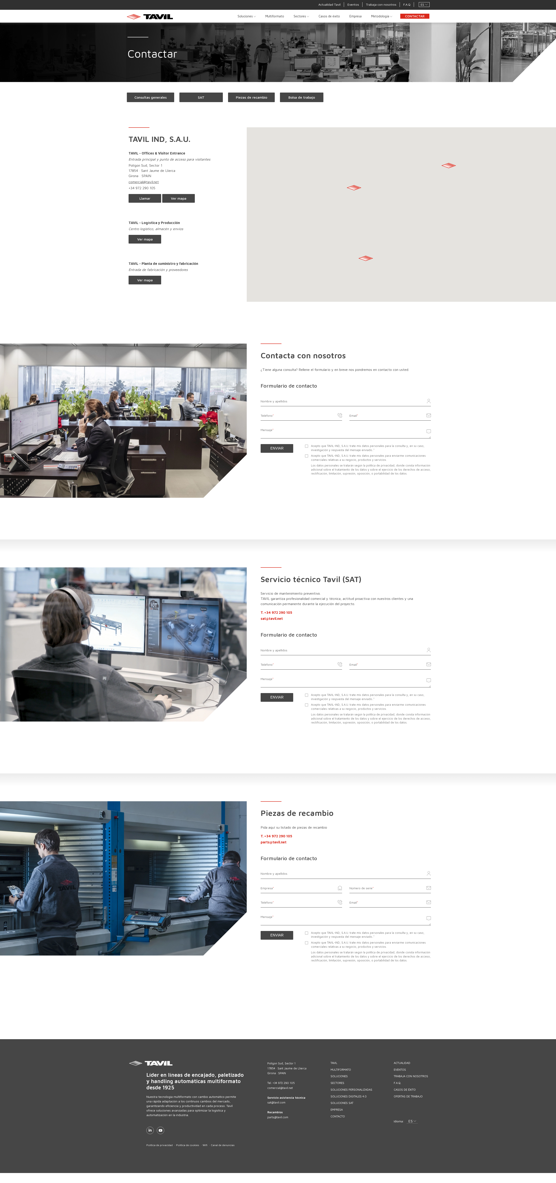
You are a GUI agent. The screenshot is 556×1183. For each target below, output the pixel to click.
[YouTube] (160, 1130)
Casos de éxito (329, 16)
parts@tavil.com (277, 1117)
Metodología (380, 16)
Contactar (415, 16)
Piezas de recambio (251, 97)
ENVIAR (277, 448)
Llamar (144, 198)
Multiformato (274, 16)
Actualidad (402, 1063)
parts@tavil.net (273, 842)
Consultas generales (150, 97)
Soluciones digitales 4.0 (349, 1096)
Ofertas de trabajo (408, 1096)
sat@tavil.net (272, 619)
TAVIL (334, 1063)
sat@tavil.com (276, 1102)
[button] (424, 4)
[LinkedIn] (150, 1130)
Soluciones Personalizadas (351, 1089)
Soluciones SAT (342, 1103)
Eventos (353, 4)
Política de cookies (187, 1145)
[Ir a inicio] (151, 16)
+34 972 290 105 (142, 188)
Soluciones (246, 16)
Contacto (338, 1116)
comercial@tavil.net (144, 182)
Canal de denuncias (223, 1145)
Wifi (205, 1145)
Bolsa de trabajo (301, 97)
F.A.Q (406, 4)
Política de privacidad (159, 1145)
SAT (201, 97)
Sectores (300, 16)
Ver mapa (178, 198)
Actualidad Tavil (329, 4)
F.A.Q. (397, 1083)
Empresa (355, 16)
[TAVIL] (197, 1063)
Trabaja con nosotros (381, 4)
